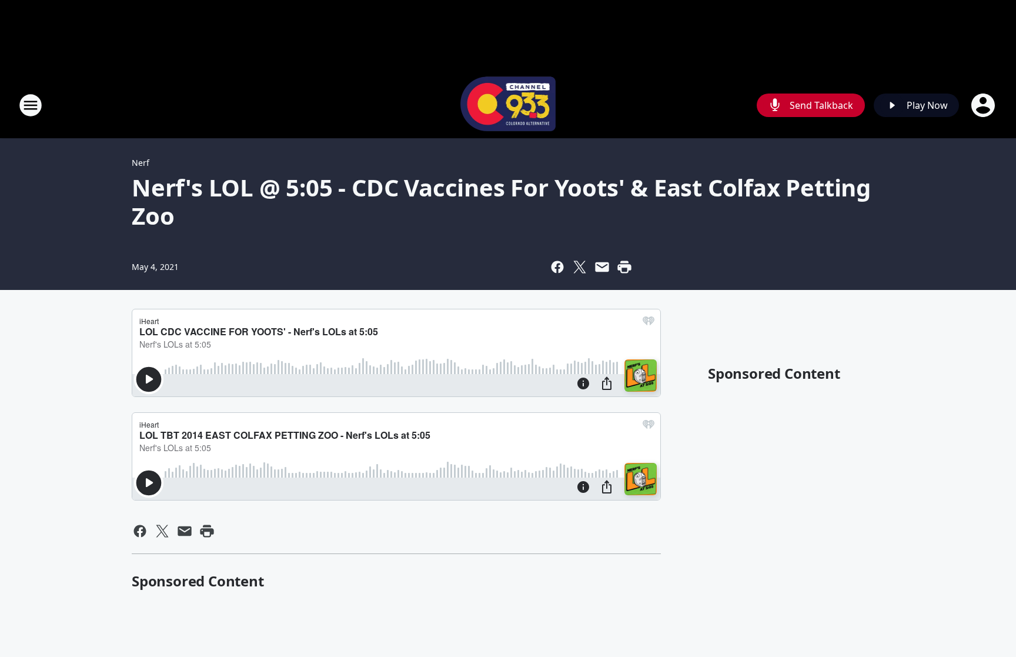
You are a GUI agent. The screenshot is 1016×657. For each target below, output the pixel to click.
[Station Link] (508, 105)
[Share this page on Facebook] (557, 267)
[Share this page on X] (580, 267)
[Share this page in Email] (602, 267)
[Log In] (984, 105)
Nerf (140, 162)
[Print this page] (624, 267)
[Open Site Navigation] (30, 105)
